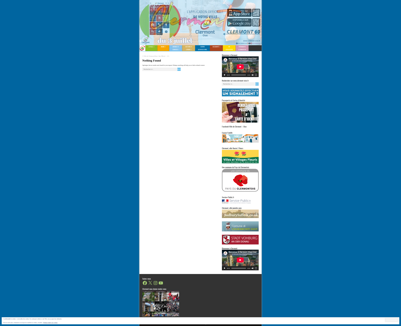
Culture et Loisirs (188, 48)
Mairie (163, 47)
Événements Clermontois (242, 48)
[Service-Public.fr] (240, 203)
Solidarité (216, 47)
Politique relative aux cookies (50, 322)
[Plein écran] (256, 75)
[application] (240, 66)
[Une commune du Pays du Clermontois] (240, 180)
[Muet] (253, 75)
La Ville (150, 47)
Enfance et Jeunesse (176, 48)
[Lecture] (225, 75)
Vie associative (229, 48)
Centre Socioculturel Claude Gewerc (202, 48)
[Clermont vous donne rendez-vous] (160, 303)
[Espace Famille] (240, 138)
